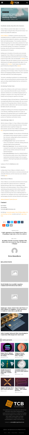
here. (6, 176)
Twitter (11, 199)
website (19, 66)
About (9, 432)
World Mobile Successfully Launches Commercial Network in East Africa (12, 284)
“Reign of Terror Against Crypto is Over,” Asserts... (20, 354)
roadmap (22, 58)
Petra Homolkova (7, 19)
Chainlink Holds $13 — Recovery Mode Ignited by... (21, 371)
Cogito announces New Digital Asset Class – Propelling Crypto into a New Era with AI (14, 233)
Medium (7, 199)
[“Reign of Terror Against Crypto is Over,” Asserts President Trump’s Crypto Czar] (21, 347)
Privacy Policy (14, 432)
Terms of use (21, 432)
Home (5, 432)
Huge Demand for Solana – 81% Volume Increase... (21, 389)
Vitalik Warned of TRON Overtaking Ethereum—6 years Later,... (6, 371)
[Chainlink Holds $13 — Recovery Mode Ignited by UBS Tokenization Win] (21, 364)
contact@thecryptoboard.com (17, 422)
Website (2, 199)
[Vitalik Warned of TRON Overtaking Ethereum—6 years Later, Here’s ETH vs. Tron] (7, 364)
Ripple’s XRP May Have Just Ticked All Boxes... (7, 388)
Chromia (10, 64)
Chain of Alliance (4, 36)
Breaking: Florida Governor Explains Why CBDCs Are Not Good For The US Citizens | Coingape (14, 242)
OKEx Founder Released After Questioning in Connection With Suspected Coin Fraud (14, 334)
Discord (15, 199)
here (2, 130)
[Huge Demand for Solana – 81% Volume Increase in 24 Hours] (21, 382)
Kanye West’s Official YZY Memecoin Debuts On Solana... (7, 354)
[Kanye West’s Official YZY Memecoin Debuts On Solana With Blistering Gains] (7, 347)
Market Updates (5, 12)
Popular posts (7, 340)
